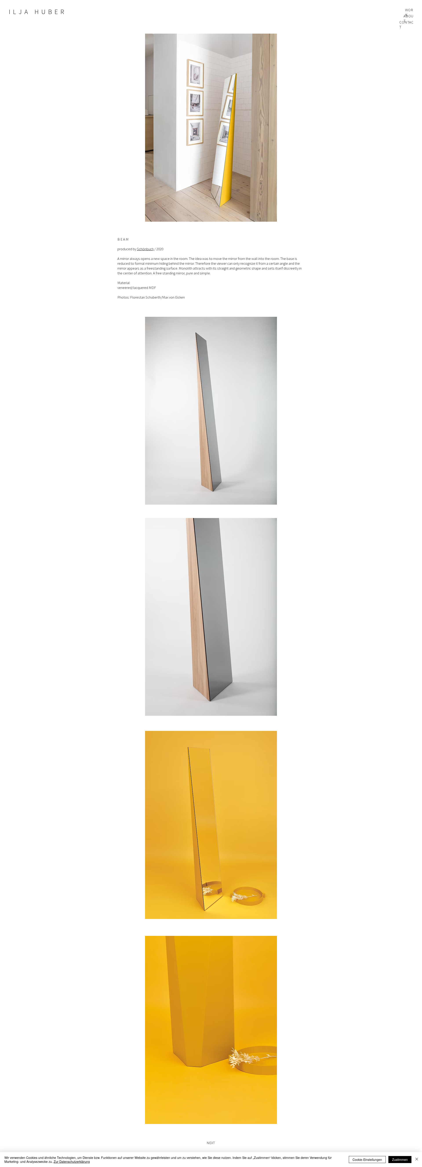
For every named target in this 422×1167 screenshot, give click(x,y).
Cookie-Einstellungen (367, 1159)
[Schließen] (416, 1159)
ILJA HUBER (38, 11)
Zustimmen (400, 1159)
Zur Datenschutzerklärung (72, 1161)
